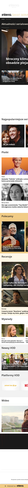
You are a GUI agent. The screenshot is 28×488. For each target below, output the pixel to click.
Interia (3, 19)
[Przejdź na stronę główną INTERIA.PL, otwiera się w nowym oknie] (6, 14)
